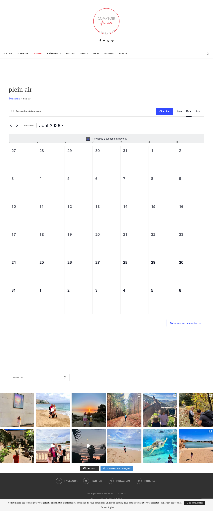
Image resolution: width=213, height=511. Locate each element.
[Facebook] (100, 40)
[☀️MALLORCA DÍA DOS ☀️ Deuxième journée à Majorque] (160, 446)
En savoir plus (107, 507)
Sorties (70, 54)
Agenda (37, 54)
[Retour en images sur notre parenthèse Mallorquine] (53, 446)
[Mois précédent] (11, 125)
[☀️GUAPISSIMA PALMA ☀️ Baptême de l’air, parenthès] (196, 446)
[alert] (106, 138)
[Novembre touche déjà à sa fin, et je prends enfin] (53, 410)
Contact (122, 493)
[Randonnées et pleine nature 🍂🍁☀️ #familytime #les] (124, 410)
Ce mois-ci (29, 125)
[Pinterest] (112, 40)
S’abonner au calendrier (183, 323)
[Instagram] (108, 40)
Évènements (14, 98)
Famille (84, 54)
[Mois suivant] (17, 125)
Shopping (109, 54)
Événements (54, 54)
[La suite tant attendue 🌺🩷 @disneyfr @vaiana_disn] (17, 410)
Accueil (7, 54)
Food (96, 54)
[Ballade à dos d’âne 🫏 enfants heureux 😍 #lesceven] (160, 410)
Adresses (22, 54)
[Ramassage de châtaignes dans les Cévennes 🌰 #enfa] (196, 410)
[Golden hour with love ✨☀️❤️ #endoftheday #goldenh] (89, 410)
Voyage (123, 54)
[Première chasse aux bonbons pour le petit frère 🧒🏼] (17, 446)
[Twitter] (104, 40)
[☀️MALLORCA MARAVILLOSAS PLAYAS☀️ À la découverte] (124, 446)
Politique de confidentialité (100, 493)
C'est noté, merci (195, 503)
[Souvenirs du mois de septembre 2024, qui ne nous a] (89, 446)
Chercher (164, 111)
